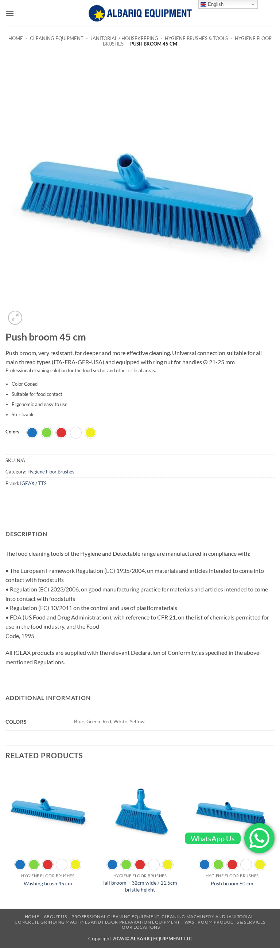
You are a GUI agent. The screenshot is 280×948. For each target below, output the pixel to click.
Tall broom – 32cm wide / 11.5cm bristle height (139, 886)
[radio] (32, 432)
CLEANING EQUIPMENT (56, 38)
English (214, 4)
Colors (12, 431)
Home (15, 38)
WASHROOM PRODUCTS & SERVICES (224, 922)
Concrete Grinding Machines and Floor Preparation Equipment (97, 922)
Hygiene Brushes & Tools (196, 38)
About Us (55, 916)
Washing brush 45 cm (48, 883)
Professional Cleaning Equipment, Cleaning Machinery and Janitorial (162, 916)
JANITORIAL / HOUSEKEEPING (124, 38)
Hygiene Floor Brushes (50, 472)
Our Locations (141, 927)
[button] (9, 13)
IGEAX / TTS (33, 483)
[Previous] (5, 838)
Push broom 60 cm (232, 883)
